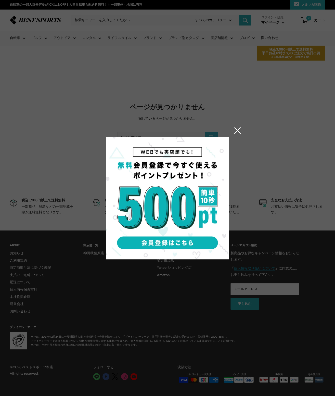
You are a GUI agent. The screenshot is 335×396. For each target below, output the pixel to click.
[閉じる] (237, 130)
